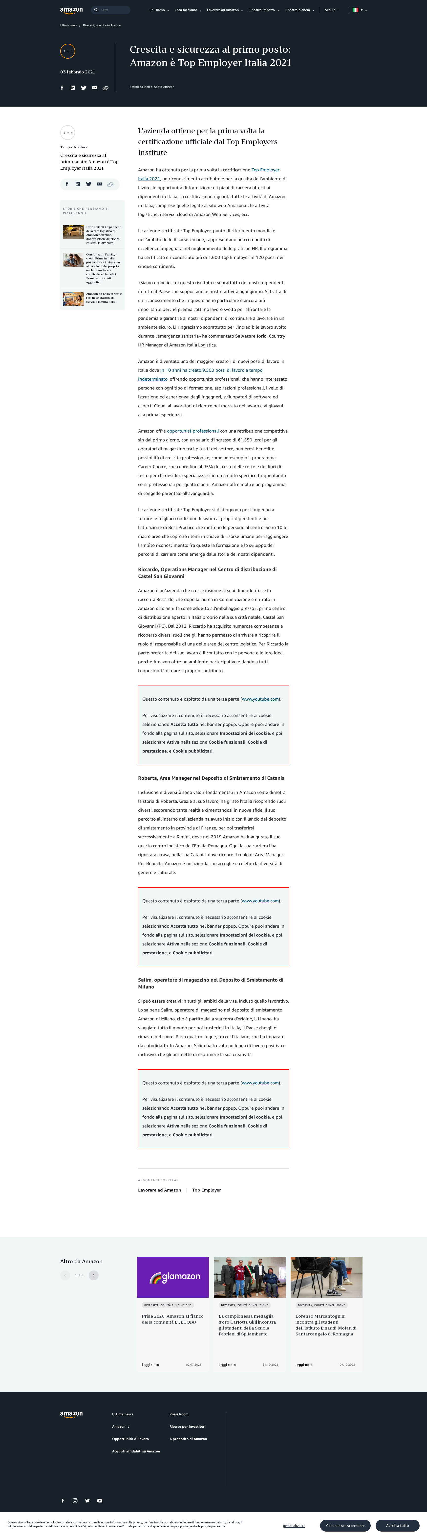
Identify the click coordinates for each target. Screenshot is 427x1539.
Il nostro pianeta (297, 10)
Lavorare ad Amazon (223, 10)
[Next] (94, 1275)
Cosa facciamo (186, 10)
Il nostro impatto (262, 10)
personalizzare (294, 1525)
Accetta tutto (397, 1525)
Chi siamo (157, 10)
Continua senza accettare (345, 1525)
